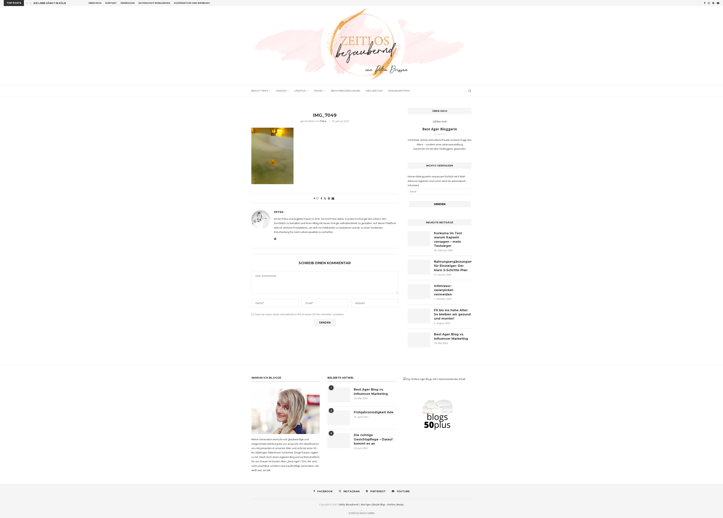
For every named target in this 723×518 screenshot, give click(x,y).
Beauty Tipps (259, 90)
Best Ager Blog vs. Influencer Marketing (451, 336)
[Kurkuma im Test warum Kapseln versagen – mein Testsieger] (419, 238)
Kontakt (111, 3)
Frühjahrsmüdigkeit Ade (374, 412)
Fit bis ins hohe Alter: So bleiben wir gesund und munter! (452, 314)
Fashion (281, 90)
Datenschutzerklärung (154, 3)
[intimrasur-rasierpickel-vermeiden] (419, 291)
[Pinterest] (713, 3)
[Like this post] (317, 198)
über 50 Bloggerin (443, 148)
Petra (323, 121)
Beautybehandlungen (345, 90)
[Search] (470, 90)
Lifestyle (300, 90)
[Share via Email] (333, 198)
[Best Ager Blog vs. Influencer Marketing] (419, 339)
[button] (26, 3)
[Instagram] (709, 3)
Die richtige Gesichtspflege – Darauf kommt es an (373, 439)
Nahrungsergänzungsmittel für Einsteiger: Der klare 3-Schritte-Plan (453, 266)
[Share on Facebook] (321, 198)
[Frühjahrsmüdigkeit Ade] (338, 417)
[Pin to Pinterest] (329, 198)
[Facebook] (704, 3)
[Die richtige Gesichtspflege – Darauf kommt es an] (338, 440)
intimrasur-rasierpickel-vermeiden (444, 290)
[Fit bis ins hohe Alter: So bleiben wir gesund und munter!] (419, 315)
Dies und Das (374, 90)
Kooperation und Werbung (192, 3)
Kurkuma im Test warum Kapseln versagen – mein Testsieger (448, 239)
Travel (318, 90)
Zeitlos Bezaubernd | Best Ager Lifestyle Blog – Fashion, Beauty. (371, 504)
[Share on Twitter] (325, 198)
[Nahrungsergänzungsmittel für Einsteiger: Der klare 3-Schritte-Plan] (419, 267)
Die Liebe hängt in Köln (50, 3)
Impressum (127, 3)
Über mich (94, 3)
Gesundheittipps (399, 90)
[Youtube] (718, 3)
